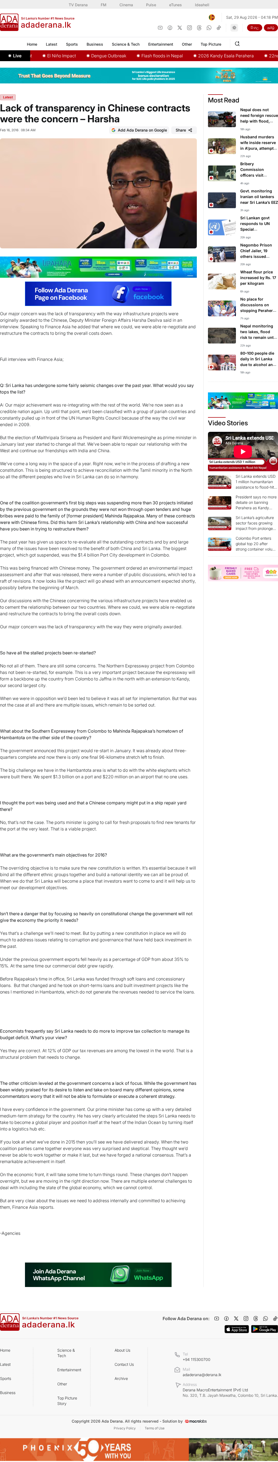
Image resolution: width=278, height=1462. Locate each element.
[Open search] (238, 42)
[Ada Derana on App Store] (237, 1329)
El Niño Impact (44, 55)
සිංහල (255, 28)
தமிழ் (270, 28)
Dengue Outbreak (91, 55)
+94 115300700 (196, 1359)
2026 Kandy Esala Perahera (209, 55)
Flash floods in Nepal (145, 55)
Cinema (126, 4)
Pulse (151, 4)
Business (7, 1392)
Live (17, 55)
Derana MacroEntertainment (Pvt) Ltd (230, 1393)
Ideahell (202, 4)
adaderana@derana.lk (202, 1374)
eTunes (175, 4)
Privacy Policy (125, 1428)
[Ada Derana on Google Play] (264, 1329)
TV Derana (78, 4)
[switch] (234, 28)
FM (103, 4)
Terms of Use (155, 1428)
